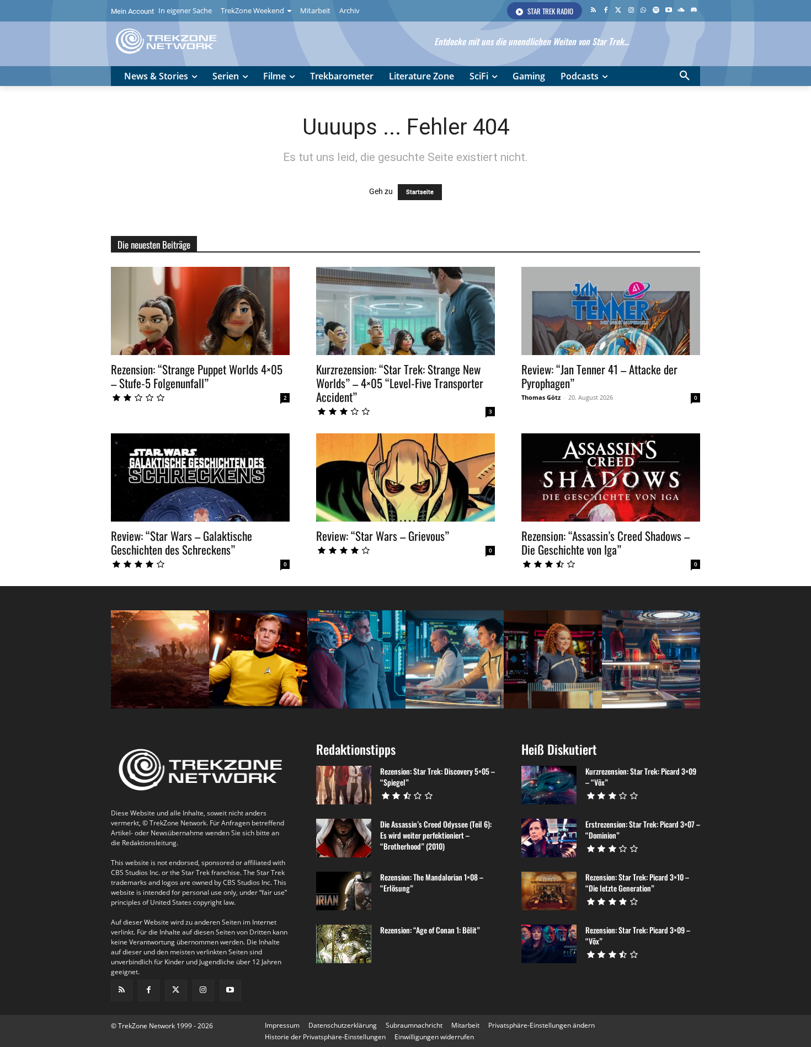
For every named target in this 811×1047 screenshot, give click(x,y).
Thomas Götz (541, 397)
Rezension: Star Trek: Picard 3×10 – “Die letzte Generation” (637, 882)
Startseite (420, 192)
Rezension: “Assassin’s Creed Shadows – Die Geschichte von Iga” (605, 542)
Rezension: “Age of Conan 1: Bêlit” (430, 930)
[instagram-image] (160, 659)
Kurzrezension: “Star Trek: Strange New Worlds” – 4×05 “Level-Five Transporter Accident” (399, 383)
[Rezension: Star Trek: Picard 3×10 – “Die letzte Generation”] (549, 891)
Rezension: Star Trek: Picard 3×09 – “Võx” (637, 935)
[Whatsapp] (643, 10)
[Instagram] (631, 10)
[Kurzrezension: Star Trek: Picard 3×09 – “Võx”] (549, 785)
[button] (685, 76)
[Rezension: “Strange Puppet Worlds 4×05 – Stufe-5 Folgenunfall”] (200, 311)
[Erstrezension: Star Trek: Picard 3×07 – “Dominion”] (549, 838)
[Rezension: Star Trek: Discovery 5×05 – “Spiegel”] (343, 785)
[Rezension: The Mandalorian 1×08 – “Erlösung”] (343, 891)
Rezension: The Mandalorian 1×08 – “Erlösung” (431, 882)
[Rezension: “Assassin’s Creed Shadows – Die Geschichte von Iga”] (610, 477)
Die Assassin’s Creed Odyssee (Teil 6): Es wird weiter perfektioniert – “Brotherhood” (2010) (436, 835)
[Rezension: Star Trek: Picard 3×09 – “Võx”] (549, 944)
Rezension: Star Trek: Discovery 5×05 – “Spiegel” (437, 776)
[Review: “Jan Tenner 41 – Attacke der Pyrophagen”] (610, 311)
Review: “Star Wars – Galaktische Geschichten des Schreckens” (181, 542)
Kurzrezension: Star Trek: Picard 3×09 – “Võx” (640, 776)
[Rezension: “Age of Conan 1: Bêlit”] (343, 944)
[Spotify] (656, 10)
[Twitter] (618, 10)
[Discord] (693, 10)
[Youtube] (669, 10)
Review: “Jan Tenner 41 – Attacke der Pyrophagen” (599, 376)
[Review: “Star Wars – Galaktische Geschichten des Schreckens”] (200, 477)
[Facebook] (606, 10)
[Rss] (593, 10)
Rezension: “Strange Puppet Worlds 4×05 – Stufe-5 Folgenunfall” (196, 376)
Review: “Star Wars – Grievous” (382, 535)
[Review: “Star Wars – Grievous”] (405, 477)
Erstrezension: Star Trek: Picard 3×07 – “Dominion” (642, 829)
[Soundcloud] (681, 10)
